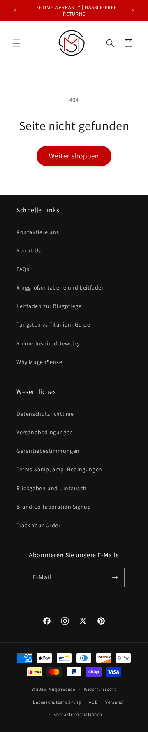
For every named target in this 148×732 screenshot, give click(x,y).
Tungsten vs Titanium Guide (53, 324)
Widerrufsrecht (100, 689)
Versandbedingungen (44, 432)
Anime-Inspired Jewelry (47, 343)
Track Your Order (38, 525)
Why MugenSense (39, 362)
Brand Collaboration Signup (53, 506)
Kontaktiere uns (37, 232)
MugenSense (62, 689)
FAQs (22, 269)
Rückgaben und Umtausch (51, 488)
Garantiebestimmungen (48, 450)
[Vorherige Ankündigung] (15, 11)
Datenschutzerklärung (57, 702)
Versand (114, 702)
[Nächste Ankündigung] (133, 11)
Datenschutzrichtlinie (45, 413)
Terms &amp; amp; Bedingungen (59, 469)
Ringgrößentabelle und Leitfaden (60, 287)
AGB (93, 702)
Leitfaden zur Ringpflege (48, 306)
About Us (28, 250)
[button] (16, 43)
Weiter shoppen (74, 155)
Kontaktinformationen (77, 714)
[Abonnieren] (115, 577)
